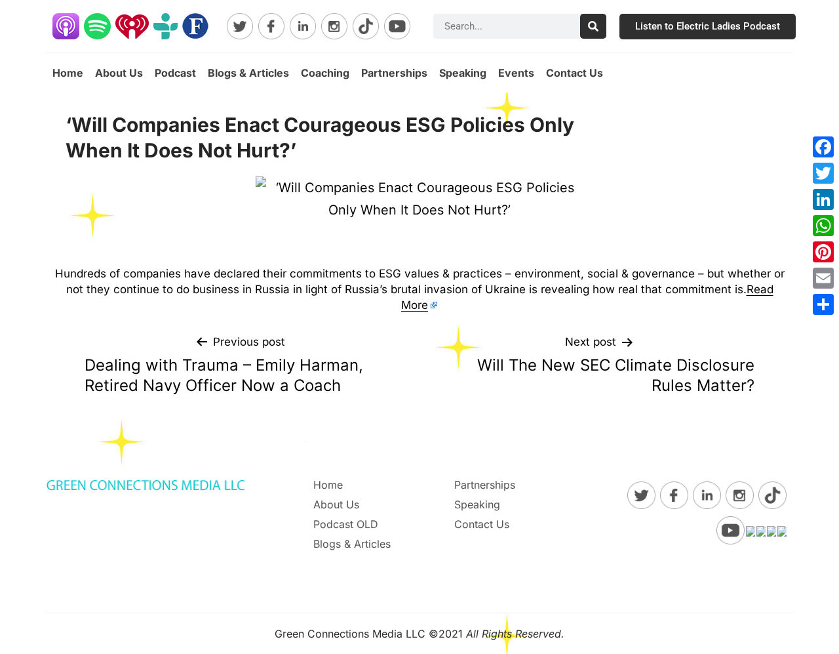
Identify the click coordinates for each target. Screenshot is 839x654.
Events (516, 72)
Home (67, 72)
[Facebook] (823, 147)
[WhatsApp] (823, 226)
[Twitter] (823, 173)
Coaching (325, 72)
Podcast (175, 72)
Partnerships (394, 72)
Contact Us (574, 72)
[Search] (593, 26)
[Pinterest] (823, 252)
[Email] (823, 278)
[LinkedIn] (823, 199)
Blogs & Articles (248, 72)
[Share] (823, 304)
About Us (119, 72)
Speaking (462, 72)
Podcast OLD (345, 524)
